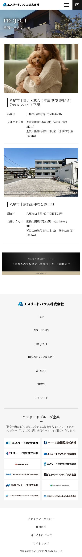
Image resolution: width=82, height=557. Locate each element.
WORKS (41, 371)
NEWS (41, 384)
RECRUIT (41, 398)
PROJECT (41, 344)
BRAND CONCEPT (41, 357)
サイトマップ (41, 543)
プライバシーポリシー (41, 519)
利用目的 (41, 527)
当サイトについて (41, 535)
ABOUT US (41, 330)
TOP (41, 317)
